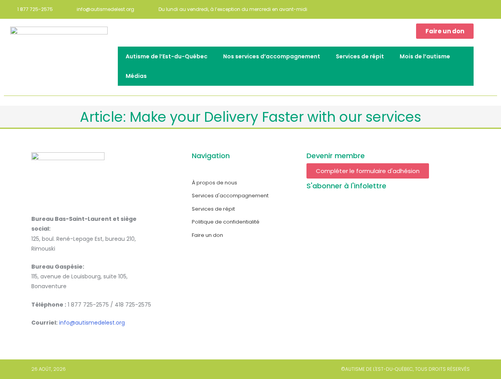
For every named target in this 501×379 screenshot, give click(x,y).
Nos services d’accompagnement (271, 56)
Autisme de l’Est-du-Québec (166, 56)
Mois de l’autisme (425, 56)
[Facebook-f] (491, 9)
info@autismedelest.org (92, 323)
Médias (136, 76)
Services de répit (360, 56)
